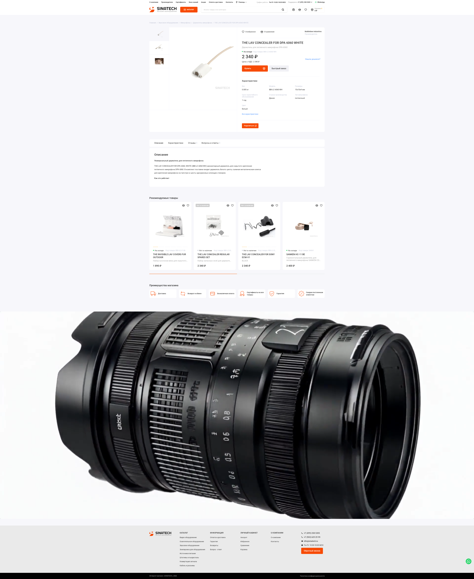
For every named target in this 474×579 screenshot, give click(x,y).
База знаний (193, 2)
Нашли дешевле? (312, 59)
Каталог (190, 9)
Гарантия (214, 541)
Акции (203, 2)
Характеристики (175, 143)
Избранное (244, 541)
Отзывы (192, 143)
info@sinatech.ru (310, 541)
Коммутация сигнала (188, 561)
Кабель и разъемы (187, 566)
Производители (167, 2)
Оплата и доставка (216, 2)
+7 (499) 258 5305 (299, 2)
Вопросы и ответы (211, 143)
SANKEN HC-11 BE (303, 257)
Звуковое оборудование (189, 545)
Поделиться (249, 126)
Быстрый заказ (279, 68)
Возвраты (214, 545)
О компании (153, 2)
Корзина (243, 549)
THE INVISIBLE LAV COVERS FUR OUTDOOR (169, 257)
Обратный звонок (312, 551)
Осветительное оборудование (192, 541)
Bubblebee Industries (313, 31)
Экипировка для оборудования (192, 549)
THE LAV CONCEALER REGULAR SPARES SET (215, 257)
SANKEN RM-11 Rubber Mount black (435, 257)
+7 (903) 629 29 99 (311, 537)
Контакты (229, 2)
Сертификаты (181, 2)
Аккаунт (243, 537)
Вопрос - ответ (216, 549)
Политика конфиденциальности (312, 576)
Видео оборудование (188, 537)
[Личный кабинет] (293, 9)
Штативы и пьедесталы (189, 558)
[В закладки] (187, 205)
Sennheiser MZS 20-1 (389, 257)
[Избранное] (305, 9)
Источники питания (188, 553)
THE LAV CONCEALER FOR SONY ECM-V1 (258, 257)
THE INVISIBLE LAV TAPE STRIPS (347, 257)
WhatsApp (321, 2)
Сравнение (244, 545)
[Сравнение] (299, 9)
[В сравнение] (183, 205)
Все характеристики (250, 114)
